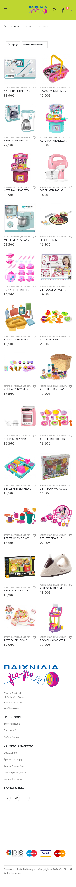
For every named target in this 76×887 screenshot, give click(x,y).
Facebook (26, 798)
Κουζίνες (44, 137)
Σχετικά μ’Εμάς (12, 723)
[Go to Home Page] (5, 27)
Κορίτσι (7, 87)
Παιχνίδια (61, 87)
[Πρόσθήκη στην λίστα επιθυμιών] (34, 88)
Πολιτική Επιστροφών (15, 772)
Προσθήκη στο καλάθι (30, 59)
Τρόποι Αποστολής (14, 766)
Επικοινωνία (10, 730)
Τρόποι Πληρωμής (13, 759)
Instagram (7, 798)
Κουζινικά (15, 87)
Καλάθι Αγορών (12, 737)
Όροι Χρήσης (10, 752)
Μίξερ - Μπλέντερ (65, 187)
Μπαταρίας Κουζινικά (30, 87)
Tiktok (16, 798)
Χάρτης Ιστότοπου (13, 779)
